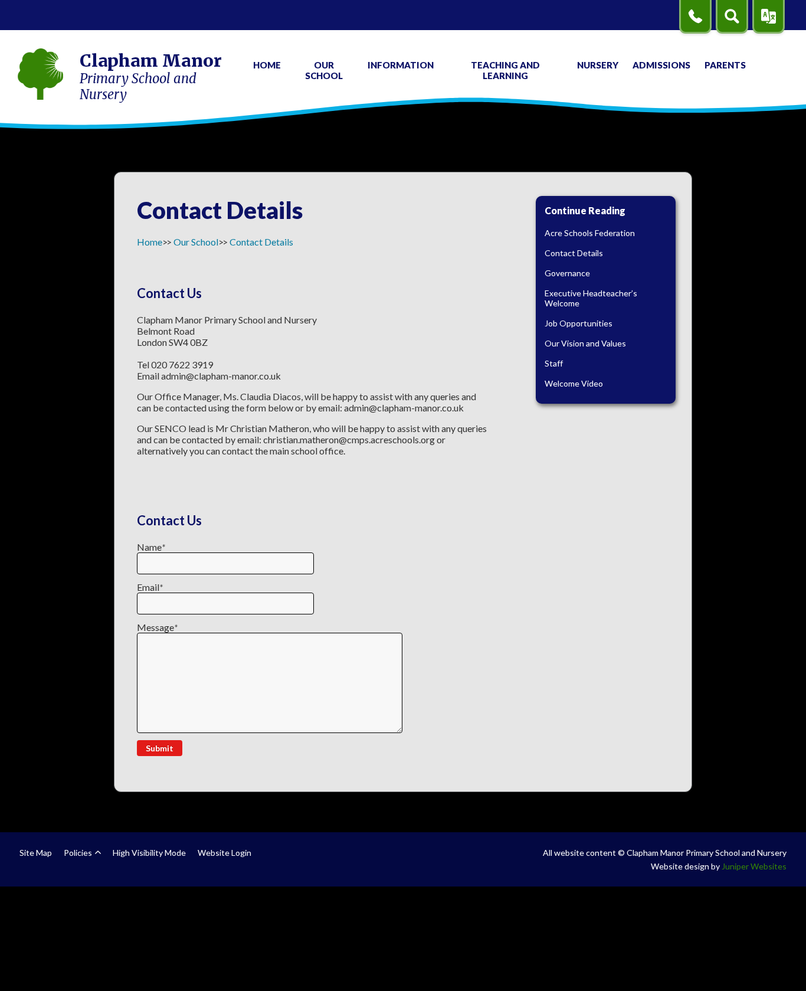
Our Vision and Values (585, 343)
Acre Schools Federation (590, 233)
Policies (78, 853)
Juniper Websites (754, 866)
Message (157, 627)
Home (149, 241)
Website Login (224, 853)
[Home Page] (40, 75)
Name (151, 546)
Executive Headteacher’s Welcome (591, 298)
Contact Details (261, 241)
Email (150, 587)
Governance (567, 273)
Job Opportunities (578, 323)
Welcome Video (574, 383)
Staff (554, 363)
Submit (159, 748)
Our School (195, 241)
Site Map (35, 853)
